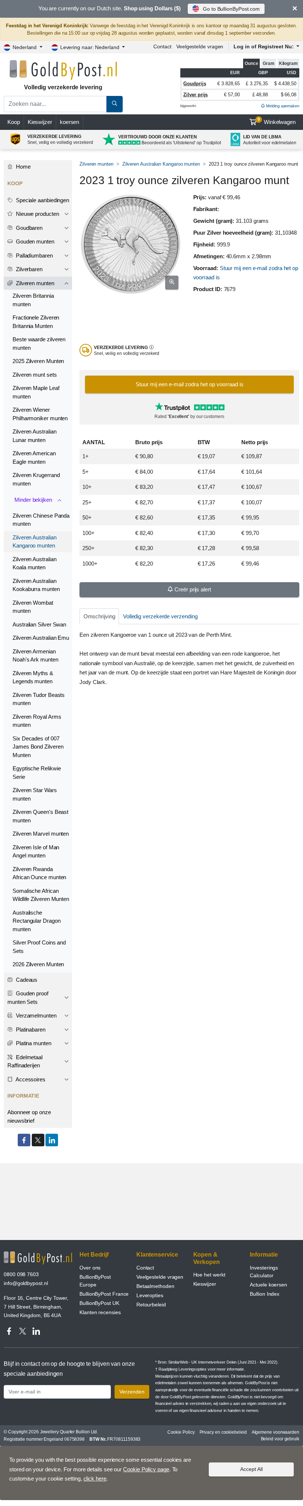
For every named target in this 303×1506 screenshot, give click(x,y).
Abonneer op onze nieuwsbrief (29, 1116)
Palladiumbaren (33, 255)
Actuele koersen (268, 1285)
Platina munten (32, 1043)
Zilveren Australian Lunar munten (34, 435)
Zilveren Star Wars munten (35, 794)
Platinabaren (29, 1029)
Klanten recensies (100, 1312)
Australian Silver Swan (39, 624)
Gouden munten (34, 241)
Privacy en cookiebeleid (223, 1432)
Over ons (90, 1268)
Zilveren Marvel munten (41, 833)
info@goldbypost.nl (26, 1283)
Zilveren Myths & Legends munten (33, 677)
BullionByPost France (104, 1294)
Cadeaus (25, 980)
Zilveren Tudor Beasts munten (39, 699)
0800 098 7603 (21, 1274)
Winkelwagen (277, 121)
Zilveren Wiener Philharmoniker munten (40, 414)
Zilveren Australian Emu (41, 638)
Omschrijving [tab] (99, 616)
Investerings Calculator (264, 1271)
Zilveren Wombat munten (33, 607)
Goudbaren (28, 228)
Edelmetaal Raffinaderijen (24, 1061)
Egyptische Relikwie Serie (37, 772)
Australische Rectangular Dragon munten (37, 920)
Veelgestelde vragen (199, 46)
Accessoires (29, 1079)
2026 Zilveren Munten (38, 964)
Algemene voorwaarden (275, 1432)
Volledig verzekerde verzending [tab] (160, 616)
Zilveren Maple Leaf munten (36, 392)
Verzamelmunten (35, 1015)
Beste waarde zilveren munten (39, 343)
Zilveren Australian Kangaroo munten (161, 164)
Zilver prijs (195, 94)
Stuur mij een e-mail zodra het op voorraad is (190, 384)
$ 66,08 (288, 94)
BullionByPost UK (99, 1303)
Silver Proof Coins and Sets (39, 946)
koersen (69, 122)
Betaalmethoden (155, 1286)
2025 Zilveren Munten (38, 361)
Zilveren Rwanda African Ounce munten (39, 873)
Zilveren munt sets (35, 375)
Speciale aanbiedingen (41, 200)
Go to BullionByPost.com (231, 9)
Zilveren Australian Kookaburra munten (36, 585)
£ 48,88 (260, 94)
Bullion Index (264, 1294)
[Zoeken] (114, 104)
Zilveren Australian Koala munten (34, 563)
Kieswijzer (40, 122)
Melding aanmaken (282, 106)
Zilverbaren (28, 269)
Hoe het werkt (209, 1275)
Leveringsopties (192, 1369)
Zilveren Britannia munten (33, 300)
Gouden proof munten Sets (27, 997)
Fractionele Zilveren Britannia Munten (36, 321)
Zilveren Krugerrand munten (36, 479)
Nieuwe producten (36, 214)
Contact (162, 46)
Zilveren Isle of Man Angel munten (36, 851)
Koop (13, 122)
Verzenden (131, 1392)
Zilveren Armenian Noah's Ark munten (35, 655)
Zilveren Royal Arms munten (37, 721)
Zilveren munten (96, 164)
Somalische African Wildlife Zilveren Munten (41, 895)
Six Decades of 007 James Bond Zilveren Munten (38, 746)
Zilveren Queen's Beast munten (40, 816)
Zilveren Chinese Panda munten (41, 519)
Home (22, 166)
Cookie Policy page (146, 1469)
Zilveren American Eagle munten (34, 457)
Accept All (251, 1469)
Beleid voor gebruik (280, 1438)
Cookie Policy (181, 1432)
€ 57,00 (231, 94)
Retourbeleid (151, 1305)
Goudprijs (194, 83)
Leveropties (149, 1295)
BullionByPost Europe (95, 1281)
